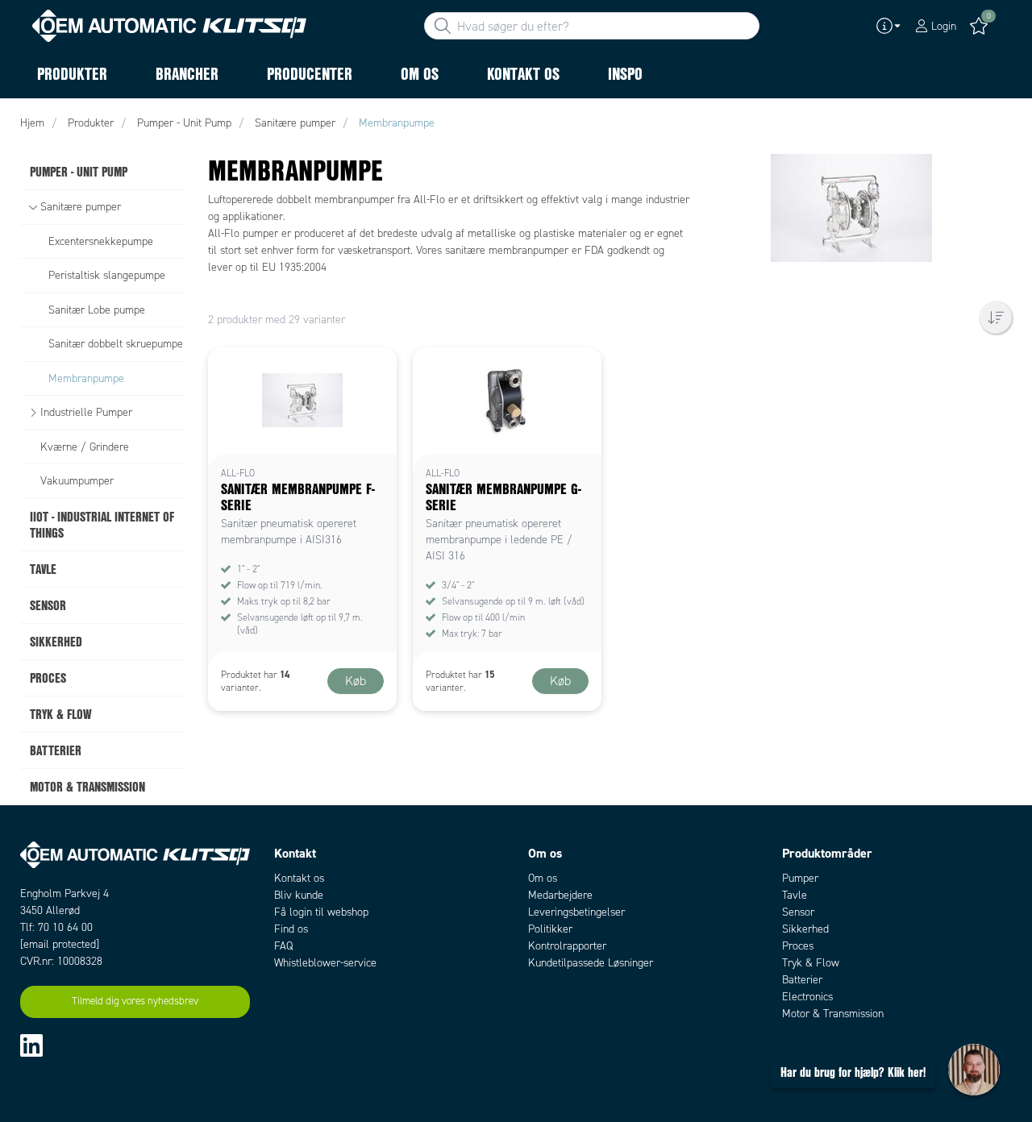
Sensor (798, 912)
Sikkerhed (805, 929)
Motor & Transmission (833, 1013)
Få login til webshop (321, 912)
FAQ (283, 946)
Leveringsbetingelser (576, 912)
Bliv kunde (298, 895)
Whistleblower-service (325, 963)
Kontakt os (299, 878)
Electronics (807, 997)
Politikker (550, 929)
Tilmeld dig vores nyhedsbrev (135, 1001)
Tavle (794, 895)
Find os (291, 929)
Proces (798, 946)
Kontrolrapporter (567, 946)
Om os (542, 878)
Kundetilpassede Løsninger (590, 963)
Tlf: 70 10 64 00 (56, 927)
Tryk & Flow (810, 963)
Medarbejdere (560, 895)
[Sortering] (996, 317)
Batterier (802, 980)
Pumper (800, 878)
